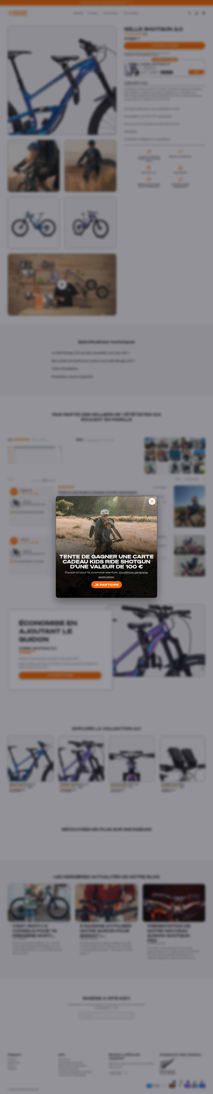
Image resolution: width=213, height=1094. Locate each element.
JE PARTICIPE (106, 584)
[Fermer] (152, 501)
